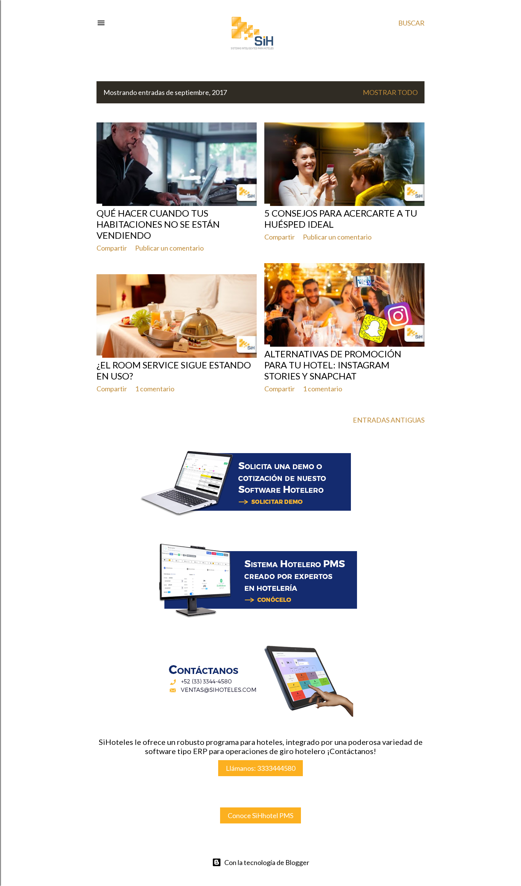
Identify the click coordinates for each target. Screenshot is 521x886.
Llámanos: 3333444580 (260, 768)
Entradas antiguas (389, 420)
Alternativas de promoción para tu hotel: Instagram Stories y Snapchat (332, 364)
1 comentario (322, 388)
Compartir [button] (111, 248)
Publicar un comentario (169, 248)
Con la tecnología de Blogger (266, 862)
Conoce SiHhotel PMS (260, 815)
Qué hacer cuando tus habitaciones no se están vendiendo (158, 224)
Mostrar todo (390, 92)
